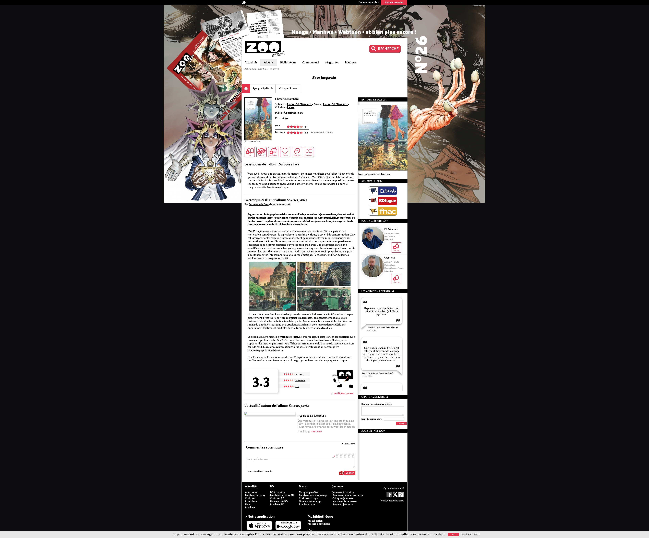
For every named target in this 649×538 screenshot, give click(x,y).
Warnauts (285, 336)
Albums (268, 62)
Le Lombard (292, 98)
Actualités (251, 62)
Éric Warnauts (303, 104)
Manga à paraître (308, 492)
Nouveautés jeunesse (344, 501)
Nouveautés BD (279, 501)
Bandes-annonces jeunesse (347, 495)
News (248, 504)
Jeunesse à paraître (343, 492)
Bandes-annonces (255, 495)
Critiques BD (277, 498)
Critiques (250, 498)
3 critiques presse (343, 393)
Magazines (332, 62)
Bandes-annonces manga (313, 495)
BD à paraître (277, 492)
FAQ (310, 529)
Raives (290, 104)
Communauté (310, 62)
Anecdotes (251, 492)
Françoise (370, 327)
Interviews (251, 501)
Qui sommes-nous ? (393, 488)
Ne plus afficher (470, 534)
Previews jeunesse (342, 504)
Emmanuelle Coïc (259, 204)
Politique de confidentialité (392, 501)
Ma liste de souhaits (319, 523)
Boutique (350, 62)
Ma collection (315, 520)
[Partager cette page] (309, 152)
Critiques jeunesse (342, 498)
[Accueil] (245, 2)
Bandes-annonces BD (282, 495)
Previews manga (308, 504)
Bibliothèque (288, 62)
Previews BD (277, 504)
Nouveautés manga (310, 501)
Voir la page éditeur (252, 141)
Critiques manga (308, 498)
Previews (250, 507)
